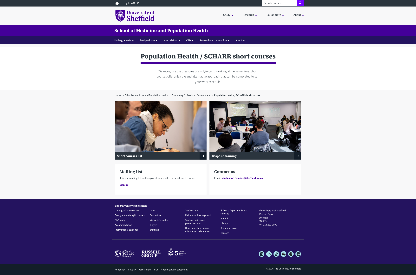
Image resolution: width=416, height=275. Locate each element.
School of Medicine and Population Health (161, 30)
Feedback (120, 269)
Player (153, 225)
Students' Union (229, 228)
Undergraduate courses (127, 210)
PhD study (120, 220)
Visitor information (159, 220)
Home (118, 95)
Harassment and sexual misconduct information (197, 230)
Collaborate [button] (273, 15)
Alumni (224, 218)
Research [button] (248, 15)
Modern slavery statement (174, 269)
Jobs (152, 210)
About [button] (297, 15)
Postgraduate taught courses (129, 215)
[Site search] (300, 3)
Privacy (132, 269)
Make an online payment (198, 215)
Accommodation (123, 225)
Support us (155, 215)
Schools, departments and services (234, 212)
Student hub (191, 210)
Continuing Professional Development (191, 95)
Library (224, 223)
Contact (225, 233)
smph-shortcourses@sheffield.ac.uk (242, 178)
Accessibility (145, 269)
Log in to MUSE (132, 3)
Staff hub (154, 230)
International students (126, 230)
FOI (156, 269)
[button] (124, 40)
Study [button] (226, 15)
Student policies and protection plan (195, 222)
